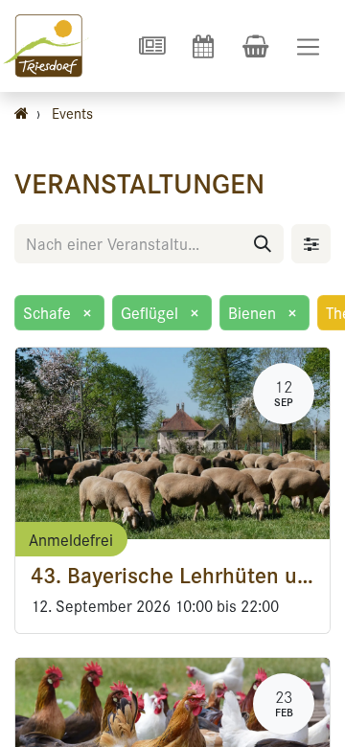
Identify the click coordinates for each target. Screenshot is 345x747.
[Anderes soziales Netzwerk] (151, 46)
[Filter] (311, 243)
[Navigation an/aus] (308, 46)
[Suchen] (263, 243)
